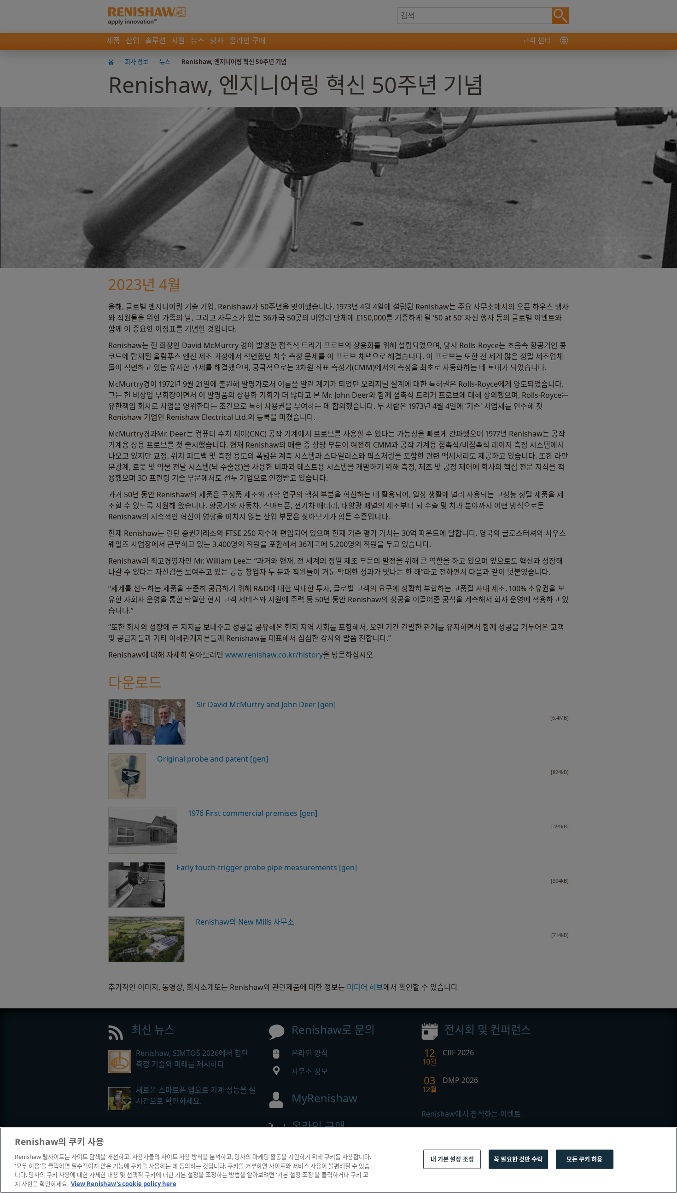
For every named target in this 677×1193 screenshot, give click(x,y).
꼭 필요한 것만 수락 (518, 1159)
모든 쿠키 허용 (584, 1159)
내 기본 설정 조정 (452, 1159)
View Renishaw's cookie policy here (123, 1183)
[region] (338, 1160)
